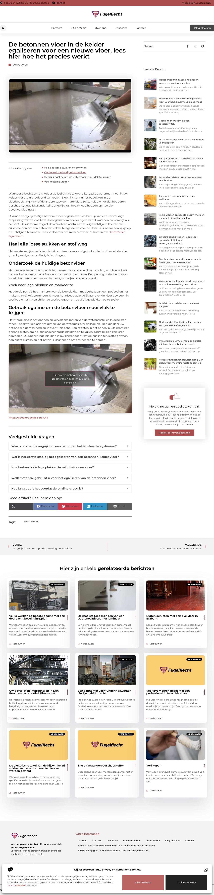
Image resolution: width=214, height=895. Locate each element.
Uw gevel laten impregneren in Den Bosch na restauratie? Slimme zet (34, 692)
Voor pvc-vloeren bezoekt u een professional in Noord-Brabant (168, 692)
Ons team (121, 28)
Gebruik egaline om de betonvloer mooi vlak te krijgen (77, 177)
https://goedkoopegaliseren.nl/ (28, 417)
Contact (140, 28)
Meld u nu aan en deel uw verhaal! (174, 406)
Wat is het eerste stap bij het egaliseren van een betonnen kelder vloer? (70, 456)
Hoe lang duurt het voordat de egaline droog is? (70, 488)
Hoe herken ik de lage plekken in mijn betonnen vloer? (70, 467)
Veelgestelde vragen (56, 181)
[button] (205, 869)
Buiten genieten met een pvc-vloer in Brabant (172, 617)
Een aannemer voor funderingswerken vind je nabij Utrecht (104, 692)
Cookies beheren (186, 882)
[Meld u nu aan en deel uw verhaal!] (175, 396)
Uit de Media (78, 28)
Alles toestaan (143, 882)
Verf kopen (153, 765)
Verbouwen (20, 64)
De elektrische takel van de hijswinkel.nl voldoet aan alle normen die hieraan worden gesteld (37, 768)
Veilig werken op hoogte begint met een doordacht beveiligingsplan (37, 617)
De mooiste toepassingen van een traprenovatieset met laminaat (101, 617)
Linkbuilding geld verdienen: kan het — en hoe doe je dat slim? (113, 850)
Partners (56, 28)
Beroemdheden (132, 840)
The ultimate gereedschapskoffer (101, 765)
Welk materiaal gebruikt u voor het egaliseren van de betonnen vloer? (70, 478)
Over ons (100, 28)
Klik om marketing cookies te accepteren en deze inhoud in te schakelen (70, 379)
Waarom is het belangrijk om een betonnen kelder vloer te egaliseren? (70, 446)
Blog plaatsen (172, 840)
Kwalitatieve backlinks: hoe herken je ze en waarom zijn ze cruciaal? (116, 845)
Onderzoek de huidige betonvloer (65, 172)
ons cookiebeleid (17, 885)
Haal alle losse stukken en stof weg (65, 167)
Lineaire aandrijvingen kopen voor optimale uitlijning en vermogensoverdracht (178, 240)
